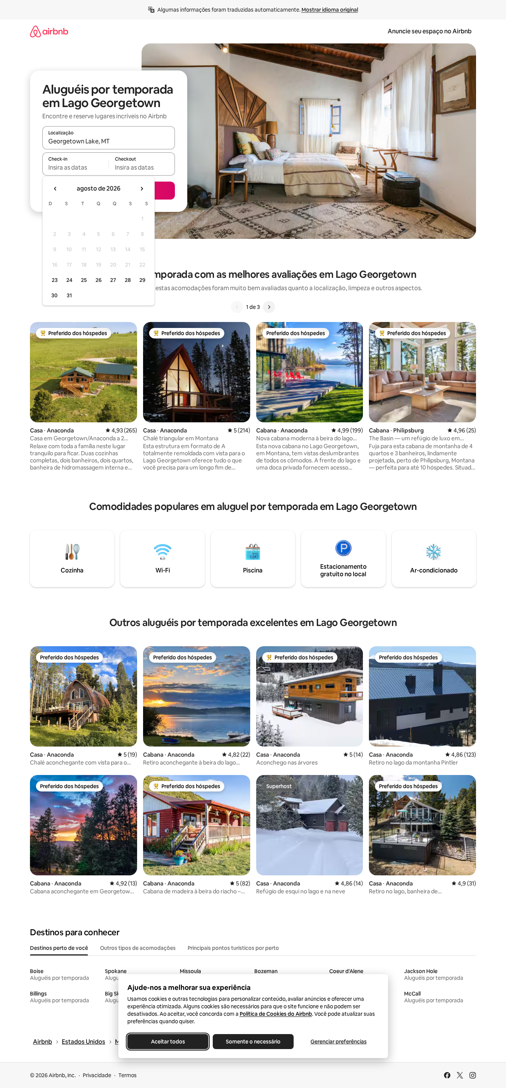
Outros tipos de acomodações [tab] (138, 948)
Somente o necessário (253, 1041)
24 (69, 280)
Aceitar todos (168, 1041)
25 (84, 280)
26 (98, 280)
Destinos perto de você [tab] (59, 948)
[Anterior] (237, 307)
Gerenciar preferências (338, 1041)
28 (128, 280)
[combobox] (108, 141)
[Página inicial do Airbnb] (49, 31)
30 (54, 295)
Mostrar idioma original (330, 9)
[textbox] (75, 167)
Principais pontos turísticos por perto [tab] (233, 948)
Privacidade (97, 1075)
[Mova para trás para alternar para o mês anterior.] (55, 188)
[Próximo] (269, 307)
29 (142, 280)
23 (55, 280)
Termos (127, 1075)
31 (69, 295)
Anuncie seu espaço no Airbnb (430, 31)
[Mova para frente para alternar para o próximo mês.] (141, 188)
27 (113, 280)
